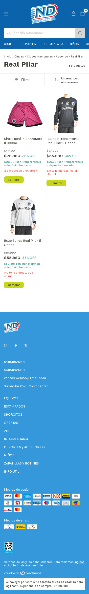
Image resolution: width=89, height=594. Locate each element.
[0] (82, 14)
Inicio (7, 56)
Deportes (29, 44)
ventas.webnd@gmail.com (25, 378)
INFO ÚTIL (11, 471)
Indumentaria (53, 44)
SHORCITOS (13, 414)
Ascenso (62, 56)
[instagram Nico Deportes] (5, 346)
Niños (74, 44)
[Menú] (6, 14)
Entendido (61, 586)
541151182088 (14, 362)
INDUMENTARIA (16, 439)
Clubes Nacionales (40, 56)
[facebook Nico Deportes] (16, 346)
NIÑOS (9, 455)
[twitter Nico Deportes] (26, 346)
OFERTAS (11, 423)
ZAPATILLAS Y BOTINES (21, 463)
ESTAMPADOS (14, 406)
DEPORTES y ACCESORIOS (24, 447)
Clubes (9, 44)
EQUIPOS (11, 398)
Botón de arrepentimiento (29, 565)
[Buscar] (80, 33)
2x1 (6, 431)
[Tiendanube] (23, 574)
